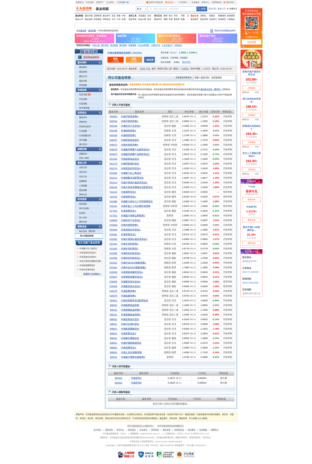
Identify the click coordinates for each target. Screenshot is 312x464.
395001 (113, 305)
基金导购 (204, 19)
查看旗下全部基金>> (92, 274)
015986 (113, 201)
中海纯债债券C (128, 135)
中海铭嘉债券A (128, 291)
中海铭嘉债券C (128, 295)
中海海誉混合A (128, 192)
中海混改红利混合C (88, 253)
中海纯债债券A (128, 130)
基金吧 (177, 19)
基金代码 (212, 9)
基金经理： (139, 69)
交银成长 (178, 45)
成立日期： (117, 69)
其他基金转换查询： (184, 77)
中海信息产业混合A (131, 126)
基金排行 (106, 16)
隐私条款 (166, 430)
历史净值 (83, 95)
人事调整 (83, 186)
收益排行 (213, 19)
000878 (113, 149)
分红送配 (83, 99)
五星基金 (231, 19)
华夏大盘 (96, 45)
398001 (113, 319)
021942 (113, 248)
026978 (113, 291)
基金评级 (83, 81)
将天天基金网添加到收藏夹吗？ (171, 426)
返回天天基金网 (156, 2)
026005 (113, 281)
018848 (113, 220)
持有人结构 (84, 158)
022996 (113, 258)
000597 (113, 140)
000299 (113, 135)
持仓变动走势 (85, 126)
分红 (114, 19)
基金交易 (169, 2)
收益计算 (142, 19)
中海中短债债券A (129, 144)
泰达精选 (114, 45)
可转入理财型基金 (121, 392)
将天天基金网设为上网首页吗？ (141, 426)
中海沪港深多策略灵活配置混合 (90, 261)
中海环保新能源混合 (131, 343)
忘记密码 (110, 2)
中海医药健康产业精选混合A (135, 149)
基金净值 (89, 16)
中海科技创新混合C (131, 258)
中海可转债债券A (129, 116)
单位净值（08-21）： (179, 53)
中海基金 (185, 69)
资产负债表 (84, 208)
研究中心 (120, 430)
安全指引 (143, 430)
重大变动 (83, 144)
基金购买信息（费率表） (211, 89)
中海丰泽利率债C (129, 248)
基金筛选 (132, 19)
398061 (113, 347)
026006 (113, 286)
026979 (113, 295)
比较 (149, 16)
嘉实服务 (123, 45)
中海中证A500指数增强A (133, 262)
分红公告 (83, 177)
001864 (113, 173)
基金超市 (194, 19)
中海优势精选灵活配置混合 (134, 300)
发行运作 (83, 172)
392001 (118, 378)
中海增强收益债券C (131, 314)
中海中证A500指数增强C (133, 267)
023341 (113, 262)
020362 (113, 239)
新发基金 (98, 19)
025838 (113, 272)
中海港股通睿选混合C (132, 277)
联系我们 (132, 430)
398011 (113, 324)
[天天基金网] (84, 9)
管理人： (181, 69)
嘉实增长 (105, 45)
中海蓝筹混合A (128, 333)
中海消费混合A (128, 347)
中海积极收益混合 (130, 140)
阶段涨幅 (83, 104)
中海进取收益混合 (130, 159)
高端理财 (231, 16)
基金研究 (158, 19)
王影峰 (142, 69)
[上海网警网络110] (126, 454)
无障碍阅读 (216, 2)
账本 (149, 19)
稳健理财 (222, 16)
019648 (113, 225)
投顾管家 (98, 16)
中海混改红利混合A (87, 257)
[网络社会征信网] (146, 454)
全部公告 (83, 167)
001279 (113, 163)
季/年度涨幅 (84, 108)
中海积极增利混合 (130, 163)
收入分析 (83, 218)
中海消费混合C (128, 211)
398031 (113, 333)
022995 (113, 253)
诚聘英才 (215, 430)
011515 (113, 196)
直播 (183, 19)
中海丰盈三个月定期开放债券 (135, 206)
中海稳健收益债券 (130, 305)
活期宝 (203, 16)
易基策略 (132, 45)
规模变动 (83, 154)
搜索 (201, 9)
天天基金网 (81, 31)
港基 (119, 16)
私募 (124, 19)
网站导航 (230, 2)
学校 (176, 16)
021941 (113, 244)
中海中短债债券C (129, 225)
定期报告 (83, 181)
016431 (113, 206)
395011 (113, 310)
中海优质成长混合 (130, 319)
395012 (113, 314)
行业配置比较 (85, 136)
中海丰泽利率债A (129, 244)
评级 (124, 16)
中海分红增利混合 (87, 270)
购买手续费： (176, 62)
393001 (113, 300)
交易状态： (174, 58)
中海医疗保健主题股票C (133, 215)
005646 (113, 187)
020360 (113, 229)
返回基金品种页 (91, 57)
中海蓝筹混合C (128, 234)
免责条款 (155, 430)
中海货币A (136, 378)
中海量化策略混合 (130, 338)
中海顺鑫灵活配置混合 (132, 178)
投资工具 (132, 16)
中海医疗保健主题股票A (133, 357)
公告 (119, 19)
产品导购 (182, 2)
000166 (113, 126)
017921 (113, 215)
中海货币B (136, 383)
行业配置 (83, 131)
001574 (113, 168)
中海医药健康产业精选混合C (135, 154)
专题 (183, 16)
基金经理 (83, 72)
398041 (113, 338)
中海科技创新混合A (131, 253)
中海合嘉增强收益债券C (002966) (124, 53)
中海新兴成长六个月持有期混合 (137, 201)
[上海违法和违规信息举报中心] (165, 454)
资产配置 (83, 140)
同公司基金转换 (87, 236)
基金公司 (221, 9)
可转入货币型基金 (121, 366)
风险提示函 (179, 430)
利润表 (82, 213)
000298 (113, 130)
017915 (113, 211)
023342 (113, 267)
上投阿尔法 (155, 45)
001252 (113, 159)
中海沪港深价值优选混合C (134, 239)
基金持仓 (83, 117)
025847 (113, 277)
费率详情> (186, 62)
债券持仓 (83, 122)
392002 (118, 383)
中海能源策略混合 (87, 265)
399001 (113, 352)
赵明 (148, 69)
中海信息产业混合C (131, 220)
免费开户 (100, 2)
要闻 (166, 16)
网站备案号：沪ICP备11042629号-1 (190, 445)
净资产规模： (211, 69)
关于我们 (97, 430)
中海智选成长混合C (131, 286)
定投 (114, 16)
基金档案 (102, 9)
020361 (113, 234)
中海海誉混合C (128, 196)
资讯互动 (158, 16)
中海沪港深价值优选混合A (134, 182)
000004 (113, 121)
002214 (113, 182)
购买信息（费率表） (88, 231)
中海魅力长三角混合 (88, 248)
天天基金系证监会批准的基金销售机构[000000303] (132, 438)
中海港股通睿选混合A (132, 272)
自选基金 (195, 2)
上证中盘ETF (167, 45)
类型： (162, 69)
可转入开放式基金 (121, 104)
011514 (113, 192)
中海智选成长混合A (131, 281)
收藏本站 (80, 2)
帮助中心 (205, 2)
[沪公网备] (185, 454)
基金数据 (79, 16)
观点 (171, 16)
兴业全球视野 (143, 45)
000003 (113, 116)
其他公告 (83, 194)
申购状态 (106, 19)
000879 (113, 154)
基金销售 (83, 190)
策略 (166, 19)
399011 (113, 357)
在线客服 (203, 430)
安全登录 (90, 2)
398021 (113, 329)
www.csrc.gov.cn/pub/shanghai (168, 441)
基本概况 (83, 67)
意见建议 (191, 430)
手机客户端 (124, 2)
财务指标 (83, 204)
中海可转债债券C (129, 121)
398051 (113, 343)
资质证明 (109, 430)
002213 (113, 178)
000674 (113, 144)
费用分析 (83, 222)
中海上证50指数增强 (131, 352)
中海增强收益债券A (131, 310)
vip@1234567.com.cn (149, 434)
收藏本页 (232, 9)
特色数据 (83, 85)
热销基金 (222, 19)
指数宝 (212, 16)
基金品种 (89, 19)
